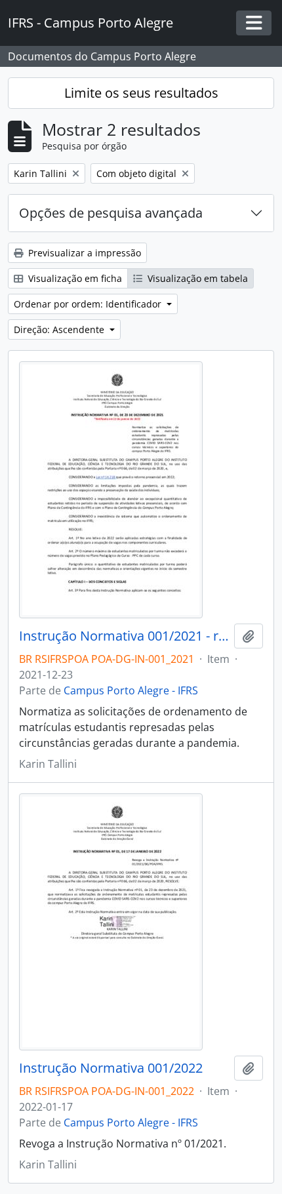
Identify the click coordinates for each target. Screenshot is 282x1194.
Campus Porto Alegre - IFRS (131, 690)
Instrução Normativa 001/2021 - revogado (124, 636)
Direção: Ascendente (60, 329)
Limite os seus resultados (141, 93)
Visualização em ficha (74, 278)
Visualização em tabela (196, 278)
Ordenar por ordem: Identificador (89, 304)
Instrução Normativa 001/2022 (111, 1068)
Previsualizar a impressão (83, 253)
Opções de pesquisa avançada (111, 213)
